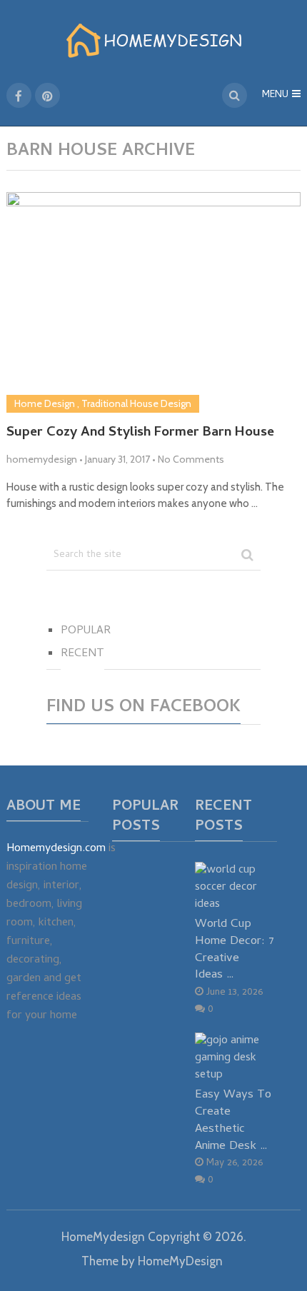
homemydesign (41, 459)
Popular (86, 631)
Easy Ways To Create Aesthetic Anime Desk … (233, 1120)
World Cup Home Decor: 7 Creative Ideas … (234, 950)
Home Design (44, 403)
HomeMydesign (103, 1237)
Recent (82, 654)
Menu (275, 95)
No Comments (191, 459)
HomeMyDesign (180, 1261)
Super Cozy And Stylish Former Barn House (140, 433)
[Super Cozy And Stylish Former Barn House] (153, 302)
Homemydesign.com (56, 849)
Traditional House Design (136, 403)
